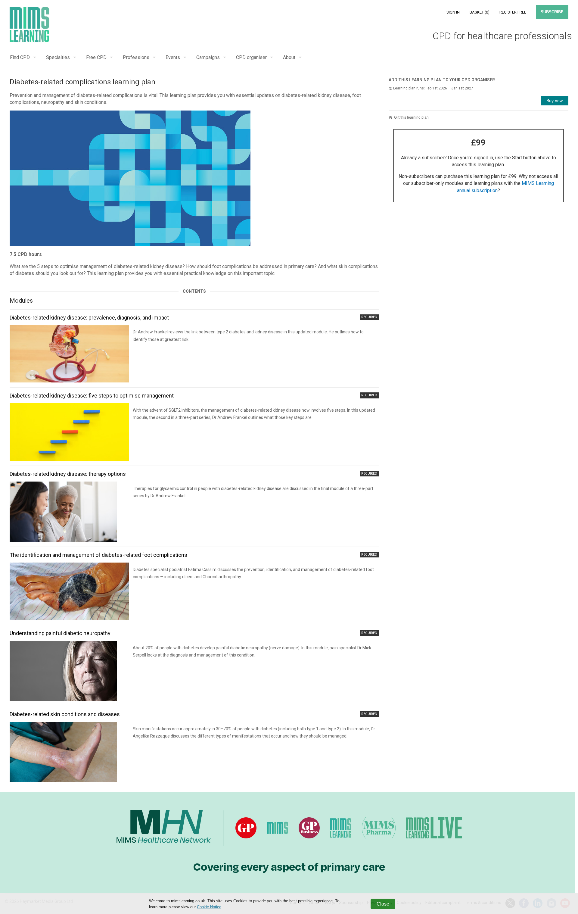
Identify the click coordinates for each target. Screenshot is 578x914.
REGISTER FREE (512, 12)
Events (173, 57)
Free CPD (96, 57)
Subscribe (552, 12)
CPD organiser (251, 57)
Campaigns (208, 57)
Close (383, 903)
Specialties (58, 57)
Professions (136, 57)
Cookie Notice (209, 907)
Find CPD (20, 57)
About (289, 57)
